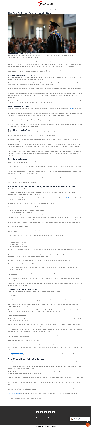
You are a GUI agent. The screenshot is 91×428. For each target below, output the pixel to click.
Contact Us (62, 9)
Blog (54, 9)
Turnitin (71, 108)
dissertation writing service (17, 353)
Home (27, 9)
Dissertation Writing (45, 9)
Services (34, 9)
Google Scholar (69, 197)
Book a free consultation (14, 393)
